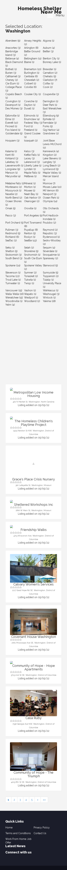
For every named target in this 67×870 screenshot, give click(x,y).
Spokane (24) (12, 265)
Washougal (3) (51, 294)
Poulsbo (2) (49, 222)
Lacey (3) (29, 158)
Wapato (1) (30, 294)
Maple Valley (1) (52, 172)
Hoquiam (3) (12, 140)
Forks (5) (48, 126)
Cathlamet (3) (13, 76)
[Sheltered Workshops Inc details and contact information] (33, 501)
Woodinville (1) (14, 301)
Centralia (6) (31, 76)
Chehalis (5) (49, 76)
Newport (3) (49, 194)
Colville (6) (30, 87)
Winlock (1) (49, 297)
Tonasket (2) (31, 276)
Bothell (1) (11, 69)
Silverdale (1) (50, 251)
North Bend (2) (13, 197)
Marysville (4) (13, 176)
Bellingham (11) (32, 58)
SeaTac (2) (11, 240)
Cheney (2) (11, 79)
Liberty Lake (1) (32, 165)
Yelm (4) (10, 304)
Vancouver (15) (13, 290)
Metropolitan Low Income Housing (33, 394)
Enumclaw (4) (32, 119)
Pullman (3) (11, 229)
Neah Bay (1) (31, 194)
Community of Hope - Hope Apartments (33, 667)
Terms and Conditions (18, 833)
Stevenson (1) (13, 272)
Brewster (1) (49, 69)
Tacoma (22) (12, 276)
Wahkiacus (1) (50, 290)
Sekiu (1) (10, 247)
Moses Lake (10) (52, 187)
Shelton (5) (11, 251)
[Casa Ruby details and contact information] (33, 703)
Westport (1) (31, 297)
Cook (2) (48, 87)
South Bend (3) (13, 258)
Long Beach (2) (51, 165)
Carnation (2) (50, 72)
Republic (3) (50, 233)
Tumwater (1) (12, 283)
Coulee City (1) (32, 94)
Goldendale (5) (14, 133)
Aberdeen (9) (12, 40)
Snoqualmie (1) (51, 254)
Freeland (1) (30, 129)
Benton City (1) (51, 58)
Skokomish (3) (13, 254)
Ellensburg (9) (51, 115)
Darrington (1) (50, 101)
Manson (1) (11, 172)
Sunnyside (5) (50, 272)
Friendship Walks (34, 530)
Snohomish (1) (32, 254)
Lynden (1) (30, 169)
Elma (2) (10, 119)
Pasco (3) (10, 215)
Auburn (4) (49, 47)
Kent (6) (9, 154)
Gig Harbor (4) (51, 129)
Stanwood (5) (50, 265)
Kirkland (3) (11, 158)
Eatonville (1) (12, 115)
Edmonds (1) (31, 115)
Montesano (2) (13, 187)
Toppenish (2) (51, 276)
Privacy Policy (42, 827)
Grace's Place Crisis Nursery (33, 479)
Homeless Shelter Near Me (40, 9)
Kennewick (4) (51, 151)
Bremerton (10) (32, 69)
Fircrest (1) (11, 126)
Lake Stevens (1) (52, 158)
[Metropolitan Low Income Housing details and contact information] (33, 389)
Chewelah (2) (31, 79)
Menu (58, 15)
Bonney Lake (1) (52, 62)
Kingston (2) (50, 154)
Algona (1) (48, 40)
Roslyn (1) (29, 236)
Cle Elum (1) (12, 83)
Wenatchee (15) (14, 297)
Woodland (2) (32, 301)
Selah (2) (29, 247)
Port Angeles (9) (33, 215)
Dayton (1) (30, 104)
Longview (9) (12, 169)
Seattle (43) (30, 240)
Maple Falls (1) (32, 172)
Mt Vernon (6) (51, 190)
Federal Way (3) (33, 122)
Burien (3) (10, 72)
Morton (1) (30, 187)
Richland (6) (12, 236)
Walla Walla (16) (14, 294)
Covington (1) (13, 101)
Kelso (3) (29, 151)
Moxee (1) (29, 190)
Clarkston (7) (50, 79)
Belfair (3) (48, 51)
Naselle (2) (11, 194)
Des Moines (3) (14, 108)
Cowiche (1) (31, 101)
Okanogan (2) (31, 201)
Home (9, 827)
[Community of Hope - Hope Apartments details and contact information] (33, 662)
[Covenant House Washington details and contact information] (33, 622)
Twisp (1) (29, 283)
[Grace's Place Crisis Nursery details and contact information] (33, 463)
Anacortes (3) (13, 47)
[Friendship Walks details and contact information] (33, 526)
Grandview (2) (51, 133)
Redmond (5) (12, 233)
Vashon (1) (30, 290)
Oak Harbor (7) (32, 197)
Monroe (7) (49, 183)
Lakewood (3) (32, 162)
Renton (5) (30, 233)
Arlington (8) (31, 47)
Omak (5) (10, 208)
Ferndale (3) (50, 122)
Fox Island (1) (12, 129)
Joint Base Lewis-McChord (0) (52, 144)
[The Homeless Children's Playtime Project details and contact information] (33, 418)
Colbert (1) (30, 83)
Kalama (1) (11, 151)
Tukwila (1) (30, 279)
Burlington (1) (31, 72)
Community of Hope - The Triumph (33, 774)
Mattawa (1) (30, 176)
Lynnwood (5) (51, 169)
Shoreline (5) (31, 251)
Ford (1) (28, 126)
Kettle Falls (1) (32, 154)
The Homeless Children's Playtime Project (33, 423)
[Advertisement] (33, 348)
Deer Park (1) (50, 104)
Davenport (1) (13, 104)
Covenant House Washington (33, 637)
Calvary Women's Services (33, 584)
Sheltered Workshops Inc (33, 504)
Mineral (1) (30, 183)
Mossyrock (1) (13, 190)
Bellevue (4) (12, 58)
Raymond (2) (50, 229)
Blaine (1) (29, 62)
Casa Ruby (34, 718)
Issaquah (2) (31, 140)
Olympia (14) (50, 201)
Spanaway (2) (50, 258)
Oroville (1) (30, 208)
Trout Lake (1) (13, 279)
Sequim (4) (49, 247)
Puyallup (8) (31, 229)
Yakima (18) (49, 301)
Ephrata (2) (49, 119)
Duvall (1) (29, 108)
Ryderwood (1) (51, 236)
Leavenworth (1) (14, 165)
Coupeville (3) (51, 94)
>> (44, 799)
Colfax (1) (48, 83)
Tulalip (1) (48, 279)
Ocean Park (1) (51, 197)
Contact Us (40, 833)
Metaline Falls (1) (14, 183)
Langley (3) (49, 162)
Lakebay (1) (11, 162)
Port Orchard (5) (14, 222)
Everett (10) (11, 122)
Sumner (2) (30, 272)
